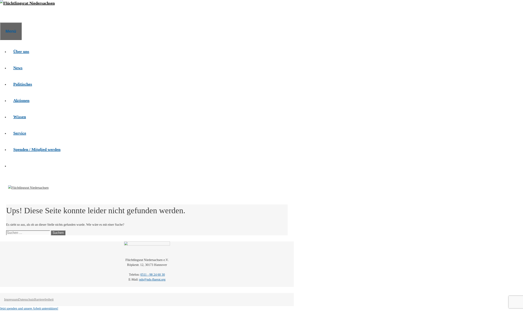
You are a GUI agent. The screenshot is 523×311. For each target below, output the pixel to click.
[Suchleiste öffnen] (5, 14)
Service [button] (19, 133)
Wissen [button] (19, 116)
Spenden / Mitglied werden (36, 149)
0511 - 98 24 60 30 (152, 274)
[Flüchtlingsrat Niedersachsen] (27, 3)
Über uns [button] (21, 51)
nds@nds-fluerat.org (152, 279)
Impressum (11, 299)
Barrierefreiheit (44, 299)
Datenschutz (26, 299)
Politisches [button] (22, 84)
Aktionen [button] (21, 100)
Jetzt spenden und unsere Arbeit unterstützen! (29, 308)
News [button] (17, 68)
